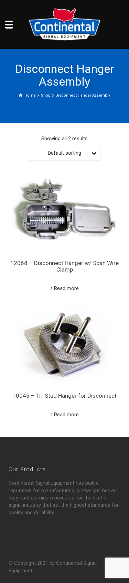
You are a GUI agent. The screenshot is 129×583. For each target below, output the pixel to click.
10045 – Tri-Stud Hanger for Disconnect (64, 395)
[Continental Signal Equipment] (65, 24)
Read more (66, 288)
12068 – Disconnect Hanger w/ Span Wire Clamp (64, 266)
